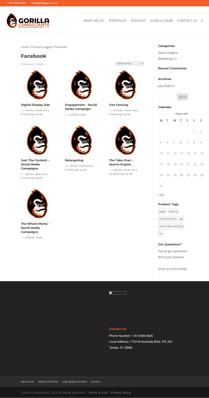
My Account (27, 381)
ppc (181, 218)
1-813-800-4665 (16, 3)
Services (95, 381)
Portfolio (118, 21)
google (162, 211)
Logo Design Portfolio (75, 381)
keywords (173, 211)
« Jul (161, 194)
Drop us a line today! (172, 269)
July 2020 (164, 86)
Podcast (138, 21)
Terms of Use (97, 392)
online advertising (167, 218)
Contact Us (187, 21)
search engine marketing (171, 226)
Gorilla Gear (161, 21)
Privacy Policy (121, 392)
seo (161, 233)
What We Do (94, 21)
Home (25, 47)
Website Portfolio (48, 381)
